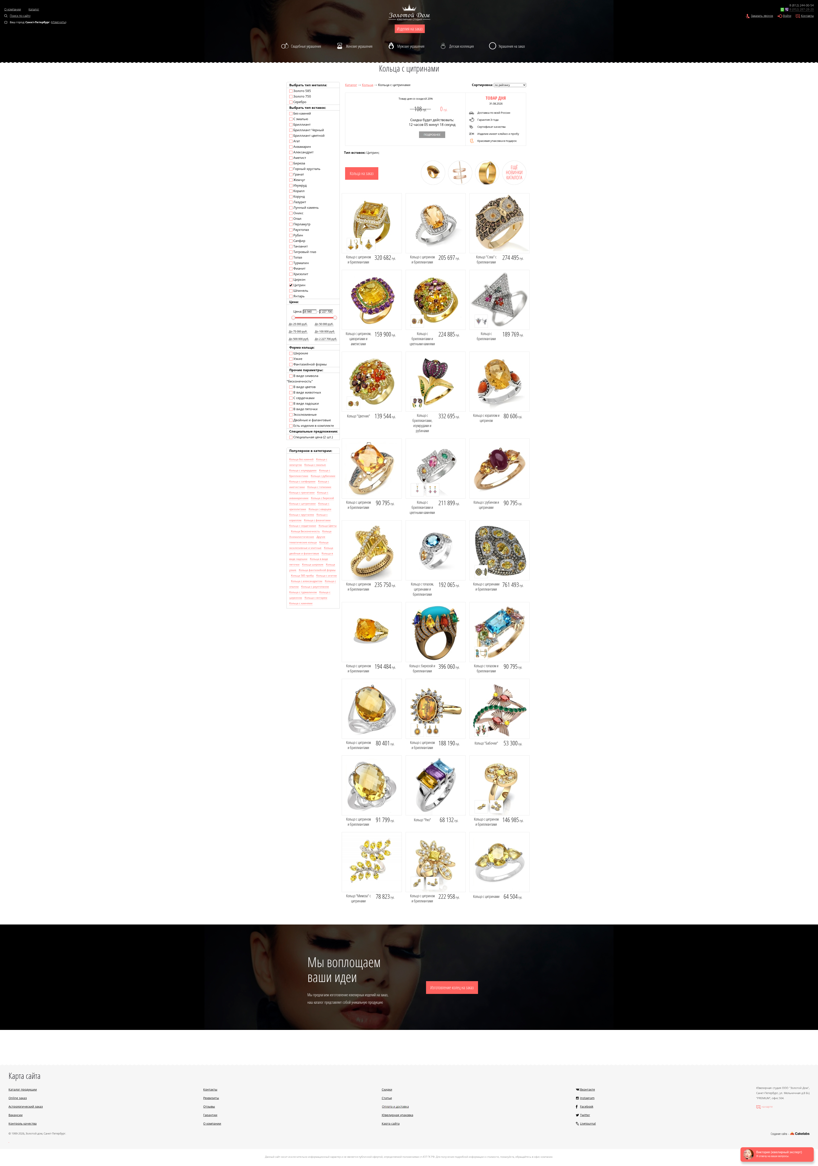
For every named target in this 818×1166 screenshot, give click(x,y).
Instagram (587, 1098)
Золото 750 (301, 96)
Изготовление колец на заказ (452, 988)
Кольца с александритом (306, 581)
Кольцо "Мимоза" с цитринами (358, 898)
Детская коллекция (461, 46)
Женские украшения (359, 46)
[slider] (293, 317)
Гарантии (210, 1115)
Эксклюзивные (304, 414)
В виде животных (306, 392)
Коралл (298, 191)
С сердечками (303, 398)
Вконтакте (587, 1089)
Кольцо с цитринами (486, 896)
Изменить (58, 22)
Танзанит (300, 246)
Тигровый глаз (304, 252)
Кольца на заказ (362, 173)
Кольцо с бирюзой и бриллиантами (422, 668)
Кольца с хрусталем (301, 514)
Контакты (807, 16)
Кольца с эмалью (315, 465)
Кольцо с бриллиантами (486, 336)
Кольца (367, 85)
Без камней (301, 113)
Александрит (303, 152)
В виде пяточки (305, 409)
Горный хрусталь (306, 169)
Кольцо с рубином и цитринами (486, 505)
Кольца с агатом (326, 575)
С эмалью (300, 119)
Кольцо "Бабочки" (486, 743)
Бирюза (298, 163)
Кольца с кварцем (320, 509)
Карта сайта (391, 1123)
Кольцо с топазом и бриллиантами (486, 668)
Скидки (387, 1089)
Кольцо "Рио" (422, 819)
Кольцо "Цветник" (358, 415)
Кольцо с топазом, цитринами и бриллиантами (422, 589)
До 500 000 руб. (299, 339)
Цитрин (298, 285)
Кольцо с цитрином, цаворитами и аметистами (358, 338)
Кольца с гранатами (302, 492)
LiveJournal (588, 1123)
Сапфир (298, 241)
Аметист (299, 157)
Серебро (299, 102)
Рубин (297, 235)
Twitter (585, 1115)
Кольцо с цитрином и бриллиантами (358, 259)
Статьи (387, 1098)
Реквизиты (211, 1098)
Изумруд (299, 185)
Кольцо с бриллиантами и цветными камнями (422, 338)
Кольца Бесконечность (305, 531)
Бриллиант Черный (308, 130)
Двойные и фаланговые (311, 420)
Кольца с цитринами (302, 503)
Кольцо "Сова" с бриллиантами (486, 259)
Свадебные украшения (306, 46)
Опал (296, 218)
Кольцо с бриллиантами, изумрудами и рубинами (422, 423)
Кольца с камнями (301, 603)
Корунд (298, 196)
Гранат (298, 174)
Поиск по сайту (20, 16)
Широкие (300, 353)
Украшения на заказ (512, 46)
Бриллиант (301, 124)
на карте (767, 1106)
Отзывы (209, 1106)
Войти (787, 16)
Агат (296, 141)
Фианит (298, 268)
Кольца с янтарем (316, 598)
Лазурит (299, 202)
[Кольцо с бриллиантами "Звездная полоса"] (458, 183)
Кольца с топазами (319, 487)
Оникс (297, 213)
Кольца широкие (312, 564)
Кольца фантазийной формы (317, 570)
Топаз (297, 257)
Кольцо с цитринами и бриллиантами (486, 586)
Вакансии (16, 1115)
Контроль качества (23, 1123)
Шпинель (300, 290)
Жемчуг (298, 180)
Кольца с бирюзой (322, 498)
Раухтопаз (300, 229)
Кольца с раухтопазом (315, 586)
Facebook (586, 1106)
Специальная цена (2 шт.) (312, 437)
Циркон (298, 279)
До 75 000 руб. (298, 331)
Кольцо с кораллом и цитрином (486, 418)
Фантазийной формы (309, 364)
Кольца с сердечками (302, 526)
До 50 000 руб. (324, 324)
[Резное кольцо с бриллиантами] (431, 183)
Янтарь (298, 296)
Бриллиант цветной (308, 135)
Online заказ (18, 1098)
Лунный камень (305, 207)
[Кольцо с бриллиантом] (485, 183)
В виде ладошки (305, 403)
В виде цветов (304, 387)
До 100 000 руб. (325, 331)
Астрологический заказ (26, 1106)
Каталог (34, 9)
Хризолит (300, 274)
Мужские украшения (410, 46)
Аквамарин (301, 146)
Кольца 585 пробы (302, 575)
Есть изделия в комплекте (313, 425)
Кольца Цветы (328, 526)
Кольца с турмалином (303, 592)
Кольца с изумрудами (303, 470)
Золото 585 (301, 91)
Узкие (297, 359)
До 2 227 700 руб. (326, 339)
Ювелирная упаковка (397, 1115)
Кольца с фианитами (317, 520)
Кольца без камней (301, 459)
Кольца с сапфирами (302, 481)
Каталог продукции (23, 1089)
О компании (12, 9)
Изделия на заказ (410, 29)
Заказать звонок (762, 16)
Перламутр (301, 224)
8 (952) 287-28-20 (801, 9)
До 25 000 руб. (298, 324)
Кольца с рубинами (323, 476)
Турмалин (300, 263)
